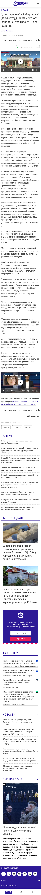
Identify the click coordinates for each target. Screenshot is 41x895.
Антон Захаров (7, 31)
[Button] (10, 40)
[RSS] (30, 874)
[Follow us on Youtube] (14, 874)
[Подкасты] (35, 874)
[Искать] (32, 892)
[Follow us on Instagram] (19, 874)
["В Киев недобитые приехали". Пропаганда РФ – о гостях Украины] (20, 803)
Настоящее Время (13, 378)
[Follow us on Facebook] (3, 874)
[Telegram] (20, 892)
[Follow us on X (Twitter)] (9, 874)
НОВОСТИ (9, 714)
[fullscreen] (37, 70)
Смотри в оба (12, 779)
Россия (4, 10)
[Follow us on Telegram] (24, 874)
